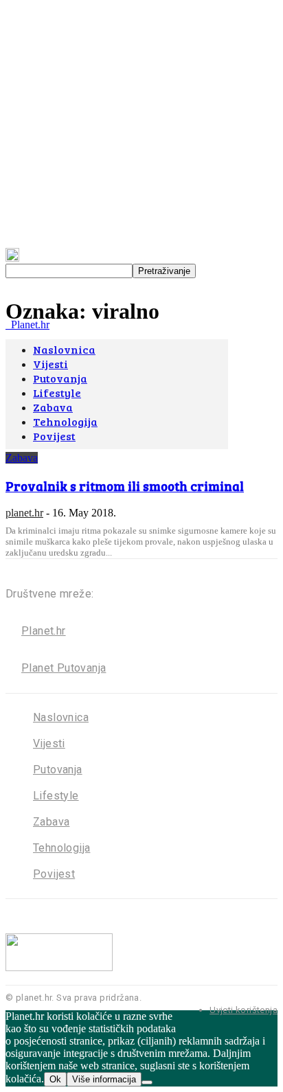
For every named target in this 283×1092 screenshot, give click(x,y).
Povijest (54, 873)
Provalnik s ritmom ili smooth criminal (124, 485)
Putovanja (57, 769)
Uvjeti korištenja (244, 1010)
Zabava (21, 458)
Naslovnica (61, 717)
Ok (55, 1079)
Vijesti (49, 743)
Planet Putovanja (63, 667)
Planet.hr (43, 630)
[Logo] (6, 324)
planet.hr (24, 513)
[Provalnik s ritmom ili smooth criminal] (116, 445)
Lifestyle (56, 795)
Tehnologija (61, 847)
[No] (147, 1082)
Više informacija (104, 1079)
